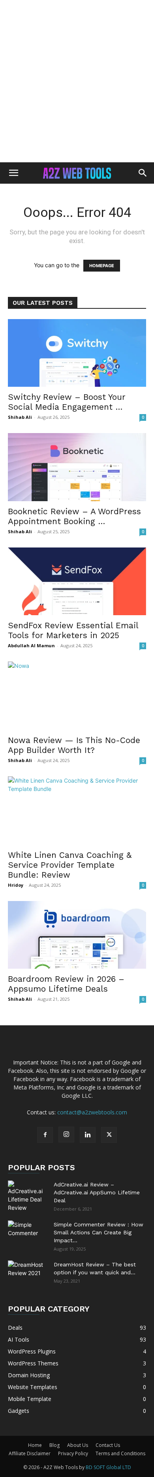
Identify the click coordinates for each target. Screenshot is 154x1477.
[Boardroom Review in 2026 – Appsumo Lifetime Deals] (77, 935)
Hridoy (15, 885)
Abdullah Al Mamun (31, 645)
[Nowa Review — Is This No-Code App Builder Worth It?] (77, 696)
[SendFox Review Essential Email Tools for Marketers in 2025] (77, 581)
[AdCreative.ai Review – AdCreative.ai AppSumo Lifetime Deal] (27, 1196)
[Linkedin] (88, 1135)
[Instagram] (66, 1134)
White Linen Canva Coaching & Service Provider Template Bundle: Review (69, 865)
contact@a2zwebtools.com (92, 1112)
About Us (77, 1445)
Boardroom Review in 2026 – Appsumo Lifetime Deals (66, 984)
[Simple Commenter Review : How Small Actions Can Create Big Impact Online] (27, 1234)
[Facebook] (45, 1135)
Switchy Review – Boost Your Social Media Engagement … (67, 402)
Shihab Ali (20, 417)
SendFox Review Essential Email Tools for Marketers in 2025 (73, 630)
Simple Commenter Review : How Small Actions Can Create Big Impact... (98, 1232)
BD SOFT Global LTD (108, 1467)
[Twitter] (109, 1135)
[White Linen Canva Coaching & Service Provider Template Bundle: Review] (77, 810)
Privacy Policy (73, 1453)
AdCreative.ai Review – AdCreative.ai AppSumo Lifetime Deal (97, 1192)
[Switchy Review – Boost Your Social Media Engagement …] (77, 353)
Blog (54, 1445)
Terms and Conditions (120, 1453)
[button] (13, 173)
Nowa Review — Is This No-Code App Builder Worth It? (74, 745)
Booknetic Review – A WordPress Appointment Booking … (74, 516)
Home (35, 1445)
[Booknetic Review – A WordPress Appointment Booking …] (77, 467)
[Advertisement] (77, 81)
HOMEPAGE (101, 265)
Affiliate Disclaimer (30, 1453)
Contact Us (108, 1445)
